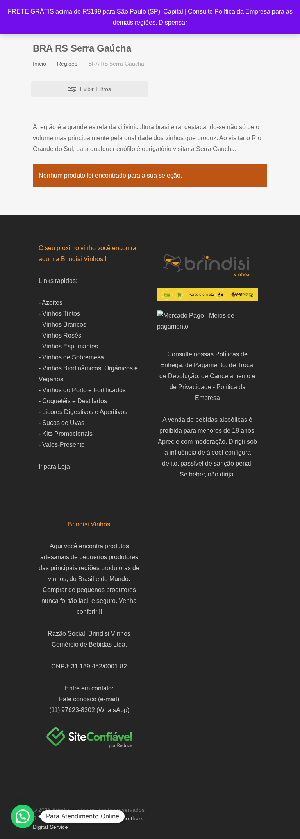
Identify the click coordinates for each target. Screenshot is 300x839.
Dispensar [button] (173, 22)
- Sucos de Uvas (61, 423)
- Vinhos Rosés (60, 335)
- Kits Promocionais (66, 433)
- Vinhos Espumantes (68, 346)
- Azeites (50, 302)
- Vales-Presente (62, 444)
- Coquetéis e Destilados (73, 401)
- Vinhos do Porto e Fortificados (82, 390)
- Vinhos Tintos (59, 313)
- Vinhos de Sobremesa (71, 357)
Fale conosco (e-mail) (89, 699)
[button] (22, 816)
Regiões (67, 63)
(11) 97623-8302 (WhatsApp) (89, 710)
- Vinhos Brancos (62, 324)
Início (39, 63)
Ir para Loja (54, 466)
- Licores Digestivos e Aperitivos (83, 412)
